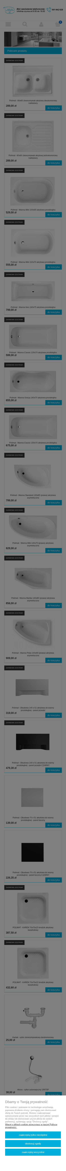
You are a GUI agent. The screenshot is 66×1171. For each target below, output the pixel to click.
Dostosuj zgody (33, 1143)
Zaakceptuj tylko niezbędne (33, 1135)
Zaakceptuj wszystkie (33, 1152)
